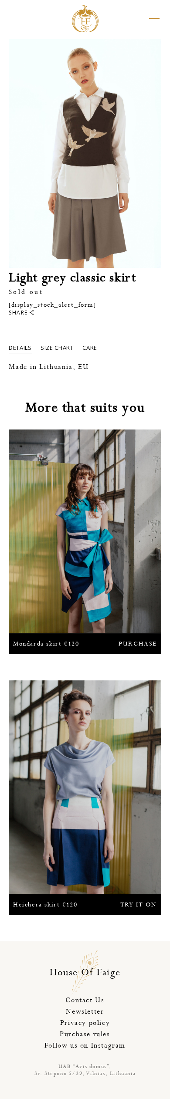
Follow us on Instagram (85, 1045)
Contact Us (84, 1000)
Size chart (57, 348)
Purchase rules (85, 1034)
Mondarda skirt (85, 644)
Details (20, 348)
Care (89, 348)
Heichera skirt (85, 905)
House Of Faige (85, 973)
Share (18, 312)
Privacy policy (85, 1023)
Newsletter (85, 1011)
